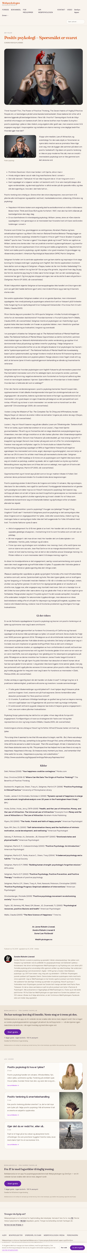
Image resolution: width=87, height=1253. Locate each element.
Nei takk (64, 1248)
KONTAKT (61, 10)
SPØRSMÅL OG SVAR (33, 1235)
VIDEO (69, 10)
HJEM (4, 1235)
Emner (4, 15)
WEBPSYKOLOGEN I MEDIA (54, 1235)
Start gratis (13, 1032)
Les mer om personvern (10, 1250)
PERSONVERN (72, 1235)
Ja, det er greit (77, 1248)
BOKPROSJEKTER (15, 1235)
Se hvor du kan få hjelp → (13, 1225)
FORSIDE (5, 10)
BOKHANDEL (16, 10)
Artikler (8, 33)
